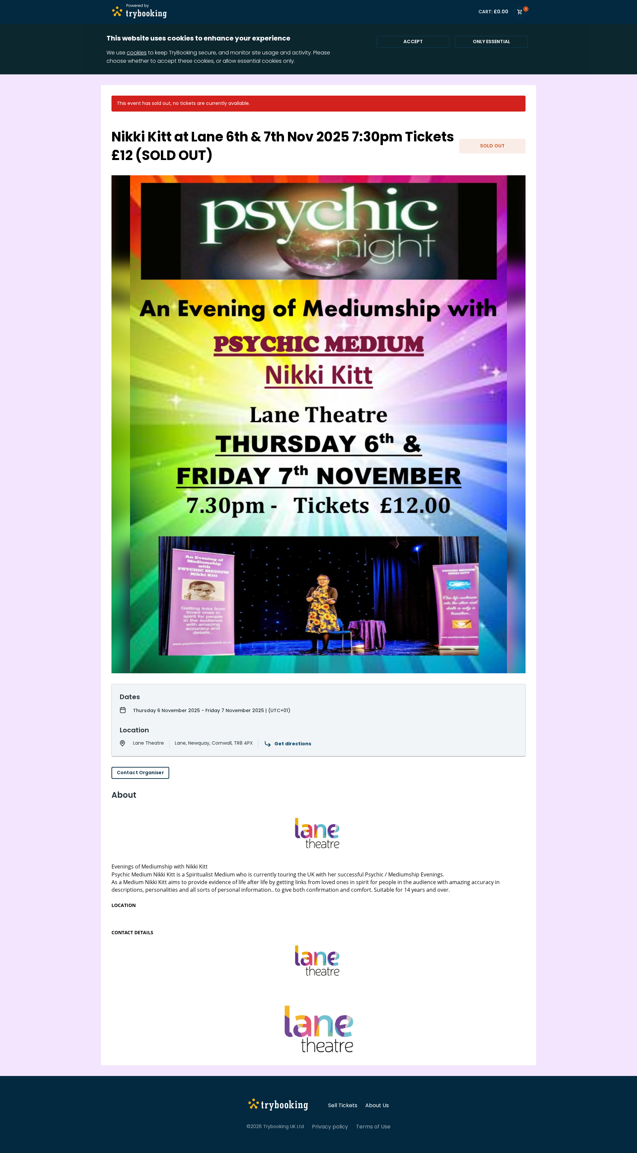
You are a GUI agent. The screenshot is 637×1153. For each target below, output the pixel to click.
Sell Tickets (342, 1105)
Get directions (292, 743)
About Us (377, 1105)
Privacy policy (330, 1126)
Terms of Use (373, 1126)
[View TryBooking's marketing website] (278, 1105)
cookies (137, 52)
